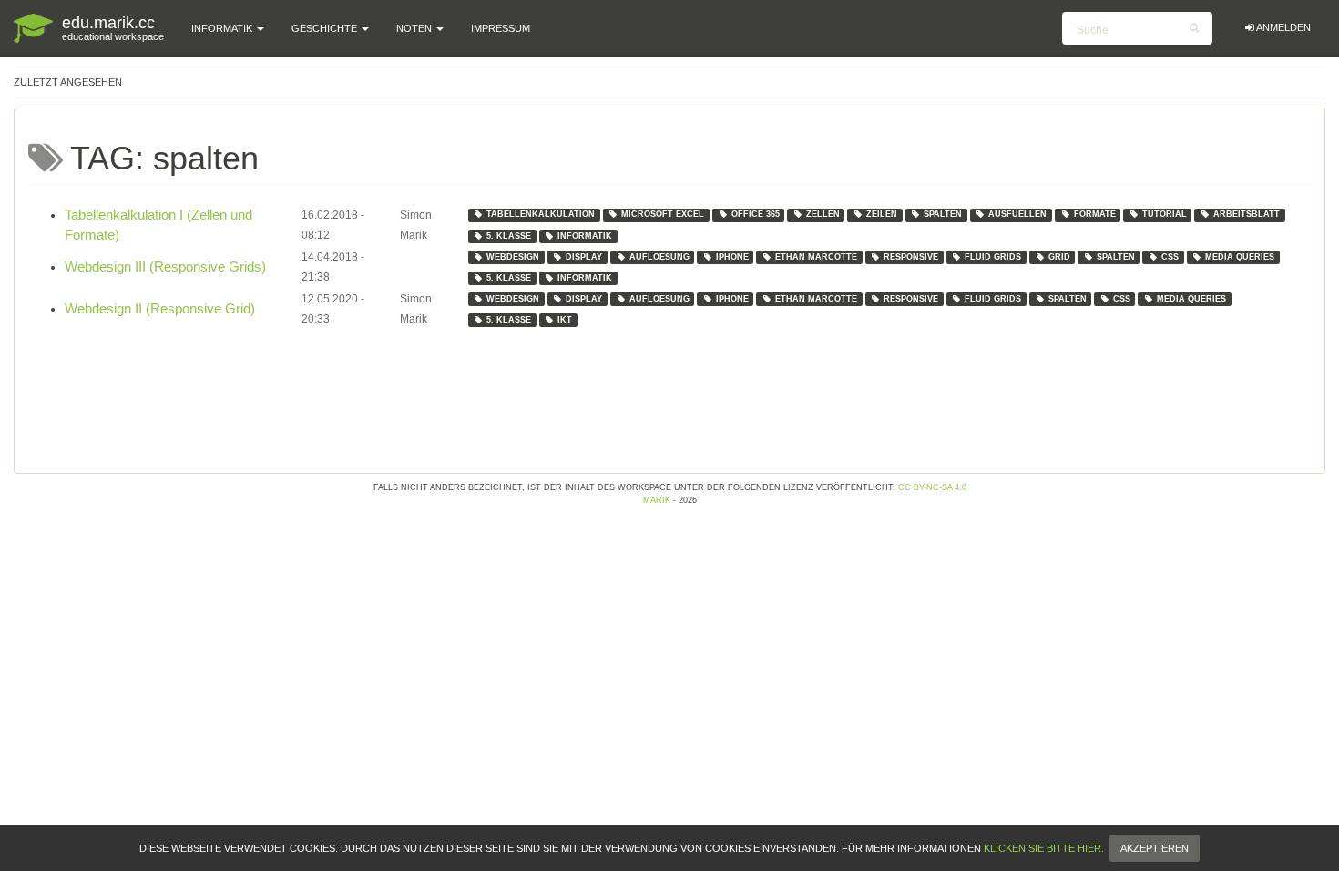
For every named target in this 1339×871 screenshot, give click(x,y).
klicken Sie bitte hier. (1044, 848)
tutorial (1164, 214)
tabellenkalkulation (540, 214)
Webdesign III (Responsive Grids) (165, 267)
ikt (564, 319)
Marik (656, 500)
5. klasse (508, 236)
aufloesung (659, 256)
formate (1095, 214)
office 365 (755, 214)
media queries (1239, 256)
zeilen (881, 214)
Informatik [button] (223, 28)
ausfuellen (1017, 214)
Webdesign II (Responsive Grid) (160, 309)
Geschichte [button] (325, 28)
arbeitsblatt (1246, 214)
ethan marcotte (816, 256)
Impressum (500, 28)
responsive (911, 256)
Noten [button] (415, 28)
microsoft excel (662, 214)
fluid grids (993, 256)
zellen (823, 214)
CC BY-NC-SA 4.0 (932, 487)
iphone (732, 256)
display (584, 256)
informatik (584, 236)
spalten (943, 214)
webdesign (512, 256)
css (1170, 256)
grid (1059, 256)
